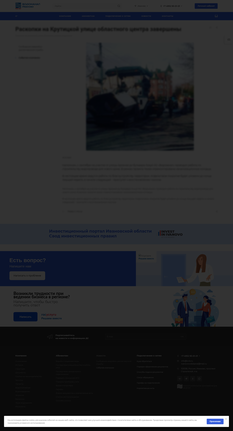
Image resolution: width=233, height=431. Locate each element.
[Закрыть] (226, 419)
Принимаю (215, 421)
